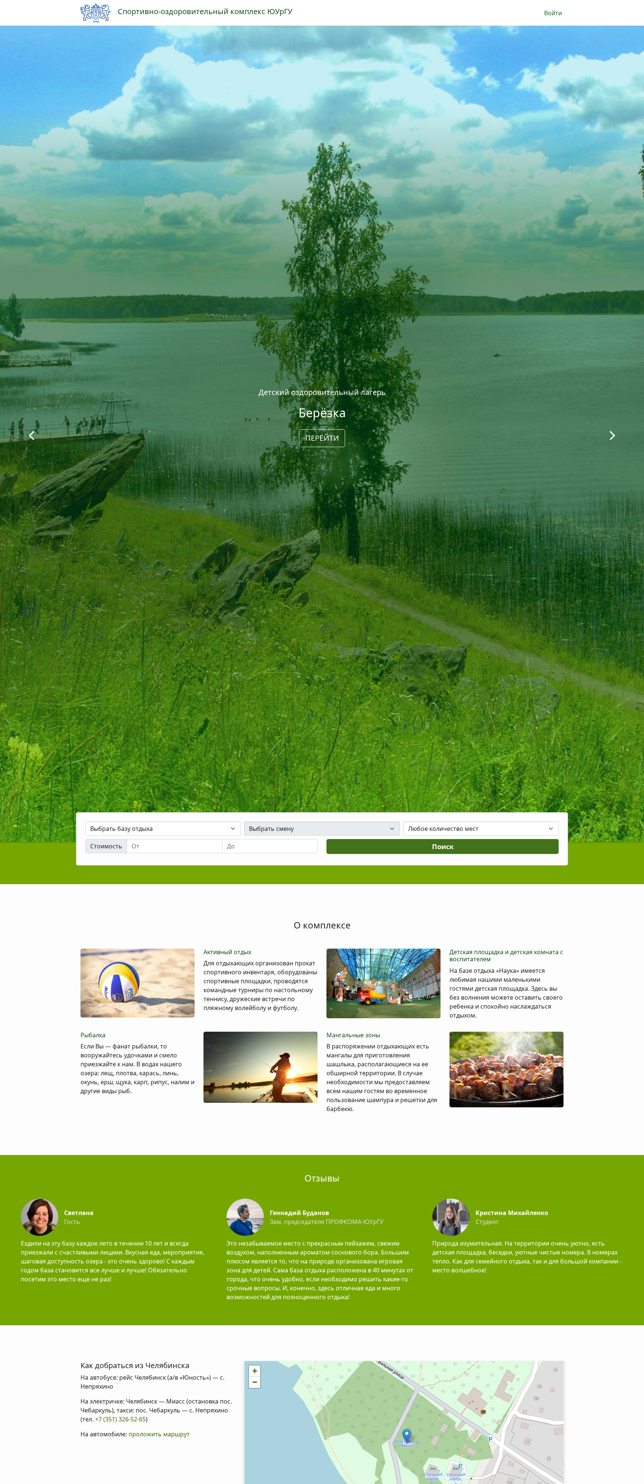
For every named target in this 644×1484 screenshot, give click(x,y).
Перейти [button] (322, 438)
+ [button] (254, 1371)
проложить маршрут (159, 1434)
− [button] (254, 1382)
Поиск (443, 846)
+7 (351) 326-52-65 (120, 1419)
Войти (553, 13)
